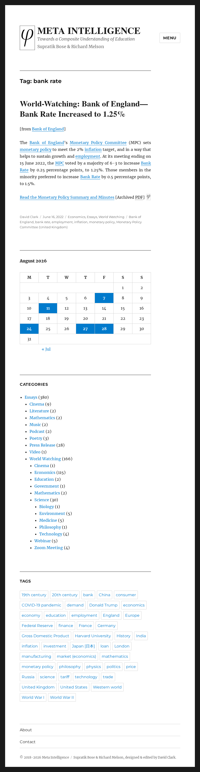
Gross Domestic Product (45, 636)
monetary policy (35, 149)
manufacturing (36, 656)
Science (41, 499)
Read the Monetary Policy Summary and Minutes (67, 197)
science (47, 677)
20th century (65, 595)
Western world (107, 687)
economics (134, 605)
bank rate (42, 222)
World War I (33, 697)
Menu (170, 38)
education (56, 615)
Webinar (42, 540)
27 (85, 328)
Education (44, 479)
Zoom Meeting (48, 547)
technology (86, 677)
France (85, 625)
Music (35, 424)
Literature (39, 410)
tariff (64, 677)
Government (46, 486)
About (26, 730)
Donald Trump (103, 605)
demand (75, 605)
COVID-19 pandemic (41, 605)
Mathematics (42, 417)
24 (29, 328)
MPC (59, 163)
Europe (132, 615)
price (131, 666)
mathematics (115, 656)
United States (73, 687)
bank (88, 595)
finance (66, 625)
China (104, 595)
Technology (50, 534)
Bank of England (48, 128)
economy (31, 615)
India (141, 636)
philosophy (70, 666)
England (111, 615)
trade (108, 677)
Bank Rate (90, 176)
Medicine (48, 520)
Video (35, 451)
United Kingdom (38, 687)
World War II (62, 697)
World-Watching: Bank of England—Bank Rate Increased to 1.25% (84, 108)
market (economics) (76, 656)
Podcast (37, 431)
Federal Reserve (37, 625)
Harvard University (93, 636)
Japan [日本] (83, 646)
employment (87, 156)
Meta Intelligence (88, 30)
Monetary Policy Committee (98, 142)
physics (93, 666)
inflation (93, 149)
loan (104, 646)
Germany (107, 625)
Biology (46, 506)
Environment (52, 513)
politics (113, 666)
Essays (92, 217)
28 (104, 328)
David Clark (29, 217)
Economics (76, 217)
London (122, 646)
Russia (28, 677)
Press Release (42, 445)
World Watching (111, 217)
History (123, 636)
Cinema (37, 404)
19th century (34, 595)
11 (48, 308)
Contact (28, 742)
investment (54, 646)
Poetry (36, 438)
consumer (126, 595)
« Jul (46, 349)
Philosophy (50, 527)
